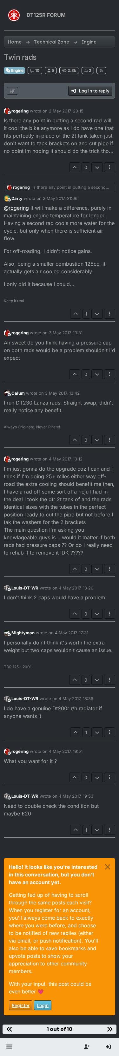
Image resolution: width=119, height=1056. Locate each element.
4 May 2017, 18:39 (76, 698)
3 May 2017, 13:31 (66, 332)
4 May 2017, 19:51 (66, 751)
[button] (9, 1047)
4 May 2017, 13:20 (76, 587)
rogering (20, 110)
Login (43, 1005)
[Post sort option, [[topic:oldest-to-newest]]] (12, 91)
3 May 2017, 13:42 (62, 393)
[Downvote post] (97, 167)
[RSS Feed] (101, 70)
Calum (18, 393)
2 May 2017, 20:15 (66, 110)
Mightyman (23, 632)
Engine (16, 70)
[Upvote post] (75, 167)
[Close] (107, 867)
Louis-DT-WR (24, 587)
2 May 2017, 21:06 (60, 198)
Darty (17, 198)
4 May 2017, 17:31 (71, 632)
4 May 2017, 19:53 (76, 796)
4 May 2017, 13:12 (66, 458)
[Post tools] (110, 167)
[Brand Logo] (14, 15)
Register (21, 1005)
